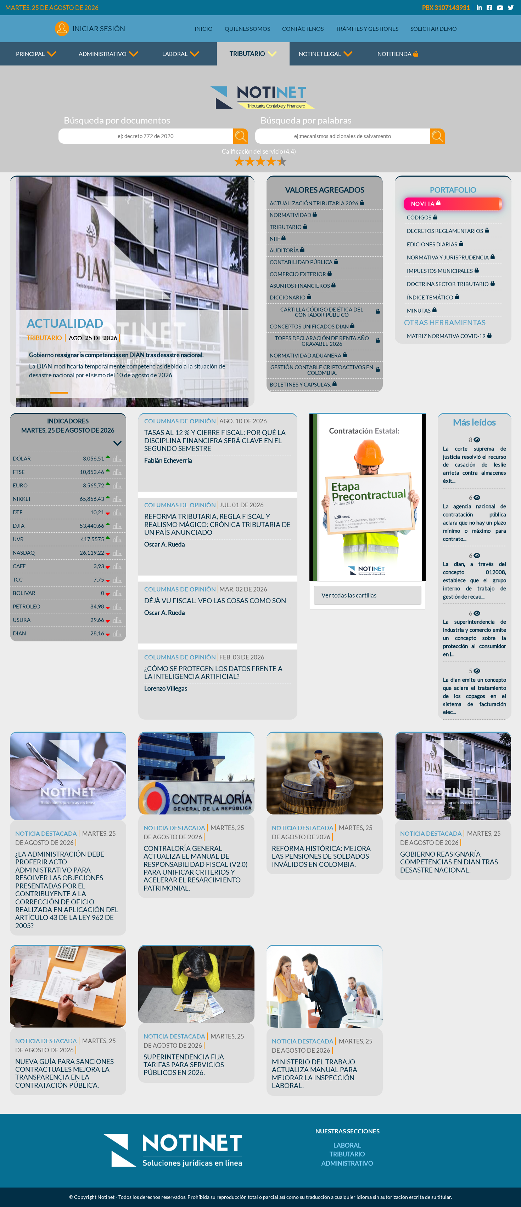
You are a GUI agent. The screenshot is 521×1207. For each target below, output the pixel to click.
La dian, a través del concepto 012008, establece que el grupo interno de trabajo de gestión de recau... (474, 580)
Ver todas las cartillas (348, 595)
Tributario (347, 1154)
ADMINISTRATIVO (103, 53)
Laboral (347, 1145)
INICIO (204, 28)
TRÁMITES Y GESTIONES (367, 28)
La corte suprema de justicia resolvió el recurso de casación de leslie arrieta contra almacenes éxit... (474, 464)
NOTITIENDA (394, 53)
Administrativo (347, 1163)
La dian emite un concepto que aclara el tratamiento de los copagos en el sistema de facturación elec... (474, 695)
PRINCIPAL (30, 53)
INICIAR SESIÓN (98, 28)
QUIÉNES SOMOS (247, 28)
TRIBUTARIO (247, 53)
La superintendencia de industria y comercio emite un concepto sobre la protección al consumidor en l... (474, 637)
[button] (29, 292)
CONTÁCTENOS (303, 28)
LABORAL (174, 53)
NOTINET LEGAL (320, 53)
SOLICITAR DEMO (433, 28)
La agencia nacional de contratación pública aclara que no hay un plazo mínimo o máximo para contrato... (474, 522)
